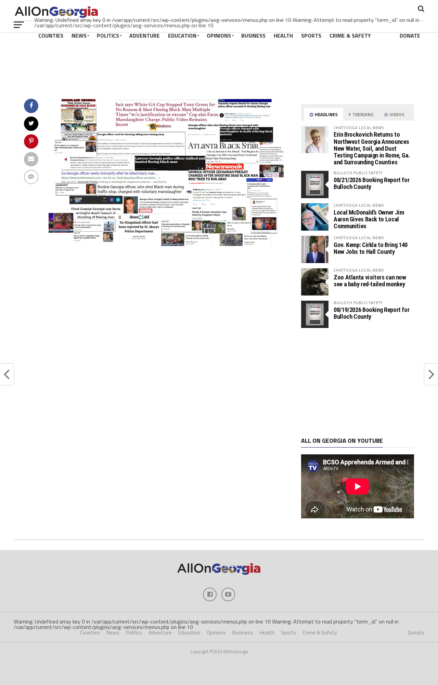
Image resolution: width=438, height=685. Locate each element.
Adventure (144, 35)
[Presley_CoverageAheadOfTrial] (166, 246)
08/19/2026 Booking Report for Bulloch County (371, 313)
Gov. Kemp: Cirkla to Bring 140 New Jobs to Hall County (371, 248)
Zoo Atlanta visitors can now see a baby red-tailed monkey (370, 281)
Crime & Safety (350, 35)
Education (182, 35)
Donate (410, 35)
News (79, 35)
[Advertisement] (357, 382)
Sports (311, 35)
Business (253, 35)
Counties (50, 35)
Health (283, 35)
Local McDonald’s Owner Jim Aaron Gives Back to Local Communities (369, 219)
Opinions (219, 35)
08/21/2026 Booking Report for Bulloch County (371, 183)
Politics (108, 35)
